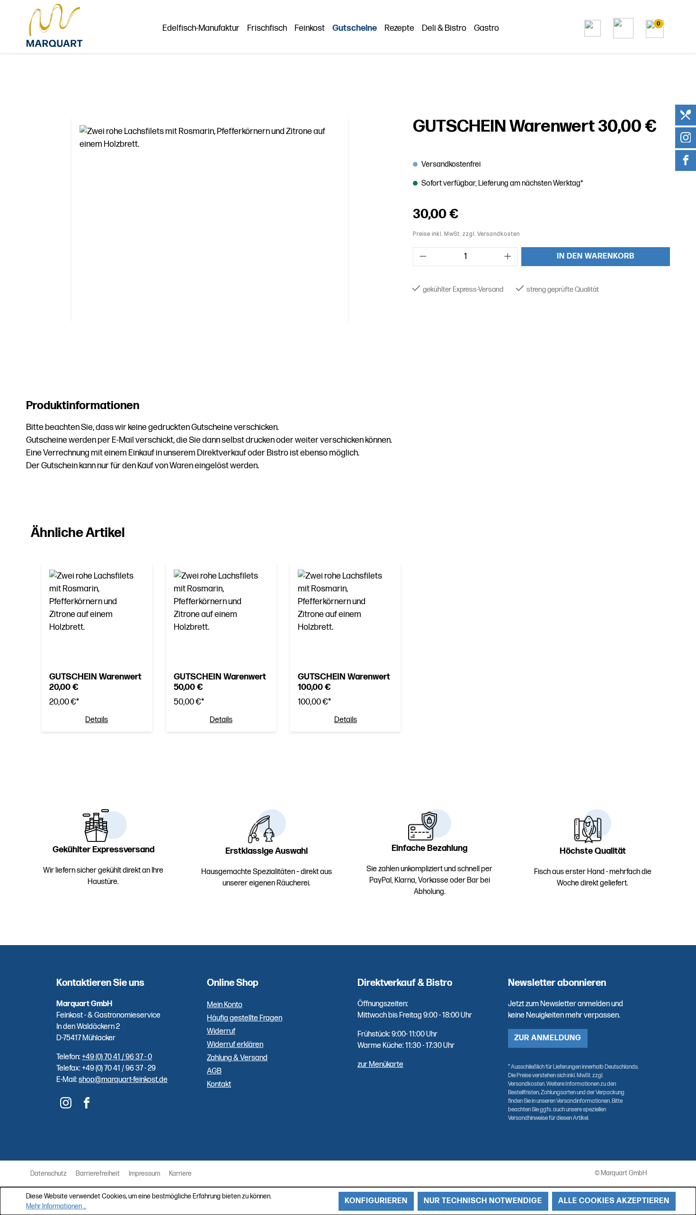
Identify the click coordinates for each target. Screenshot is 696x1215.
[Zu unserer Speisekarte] (685, 115)
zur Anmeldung (547, 1038)
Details (96, 720)
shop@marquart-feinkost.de (123, 1079)
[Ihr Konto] (623, 28)
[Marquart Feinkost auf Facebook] (685, 160)
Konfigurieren (376, 1201)
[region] (210, 219)
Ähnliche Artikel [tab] (78, 533)
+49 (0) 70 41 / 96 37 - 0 (117, 1057)
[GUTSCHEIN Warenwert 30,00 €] (210, 219)
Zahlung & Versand (237, 1058)
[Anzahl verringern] (423, 256)
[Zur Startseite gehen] (54, 26)
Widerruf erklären (235, 1044)
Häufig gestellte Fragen (244, 1018)
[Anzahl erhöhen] (508, 256)
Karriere (180, 1174)
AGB (214, 1071)
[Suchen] (592, 28)
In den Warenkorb (595, 256)
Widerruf (221, 1031)
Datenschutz (48, 1174)
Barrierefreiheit (98, 1174)
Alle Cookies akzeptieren (613, 1201)
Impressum (144, 1174)
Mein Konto (224, 1005)
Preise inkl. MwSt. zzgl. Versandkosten (466, 234)
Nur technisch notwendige (483, 1201)
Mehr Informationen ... (56, 1206)
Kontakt (219, 1084)
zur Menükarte (380, 1064)
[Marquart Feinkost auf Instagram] (685, 137)
